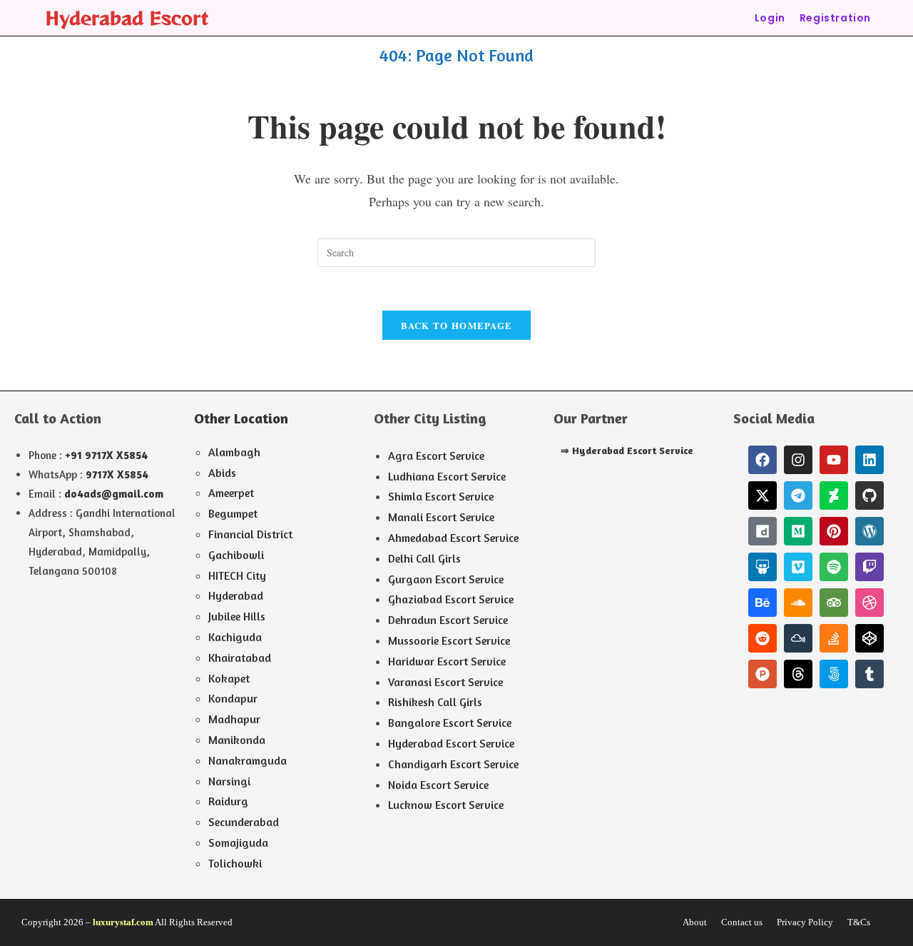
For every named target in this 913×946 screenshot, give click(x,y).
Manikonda (236, 740)
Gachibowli (236, 555)
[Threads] (798, 674)
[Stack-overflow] (834, 638)
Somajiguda (238, 842)
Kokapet (229, 678)
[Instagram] (798, 460)
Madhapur (234, 719)
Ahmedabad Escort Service (453, 537)
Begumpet (232, 513)
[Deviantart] (834, 495)
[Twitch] (869, 567)
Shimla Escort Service (441, 496)
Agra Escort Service (436, 455)
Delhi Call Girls (424, 558)
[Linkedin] (869, 460)
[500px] (834, 674)
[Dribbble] (869, 602)
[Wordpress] (869, 531)
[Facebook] (762, 460)
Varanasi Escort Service (445, 682)
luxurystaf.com (123, 922)
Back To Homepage (457, 325)
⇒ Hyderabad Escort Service (627, 450)
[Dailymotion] (762, 531)
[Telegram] (798, 495)
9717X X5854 (117, 474)
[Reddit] (762, 638)
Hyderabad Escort (127, 17)
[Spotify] (834, 567)
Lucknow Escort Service (446, 804)
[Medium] (798, 531)
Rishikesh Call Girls (435, 702)
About (695, 922)
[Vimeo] (798, 567)
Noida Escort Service (438, 785)
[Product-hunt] (762, 674)
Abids (222, 473)
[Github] (869, 495)
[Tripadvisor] (834, 602)
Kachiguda (235, 637)
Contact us (741, 922)
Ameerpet (231, 492)
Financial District (250, 534)
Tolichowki (235, 863)
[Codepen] (869, 638)
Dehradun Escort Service (448, 620)
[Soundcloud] (798, 602)
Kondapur (232, 698)
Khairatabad (239, 657)
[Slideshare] (762, 567)
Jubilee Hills (236, 616)
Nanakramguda (247, 760)
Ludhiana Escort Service (447, 476)
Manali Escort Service (441, 517)
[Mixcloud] (798, 638)
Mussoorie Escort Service (449, 640)
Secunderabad (243, 822)
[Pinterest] (834, 531)
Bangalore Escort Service (449, 722)
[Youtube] (834, 460)
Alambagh (234, 452)
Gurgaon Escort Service (446, 579)
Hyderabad (235, 595)
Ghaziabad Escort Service (451, 599)
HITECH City (237, 575)
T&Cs (858, 922)
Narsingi (229, 781)
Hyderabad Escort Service (451, 743)
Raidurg (228, 801)
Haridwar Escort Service (447, 661)
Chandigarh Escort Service (453, 764)
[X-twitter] (762, 495)
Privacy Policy (805, 922)
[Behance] (762, 602)
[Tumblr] (869, 674)
